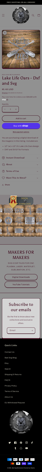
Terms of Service (12, 391)
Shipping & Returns (13, 374)
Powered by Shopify (29, 468)
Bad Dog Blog (11, 358)
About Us (9, 397)
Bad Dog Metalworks (17, 468)
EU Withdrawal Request (15, 403)
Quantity (5, 104)
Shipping (4, 92)
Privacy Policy (11, 386)
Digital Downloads (21, 277)
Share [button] (7, 185)
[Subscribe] (32, 330)
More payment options (21, 132)
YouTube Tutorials (21, 285)
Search (8, 369)
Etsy (7, 363)
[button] (3, 15)
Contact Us (9, 352)
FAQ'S (7, 380)
